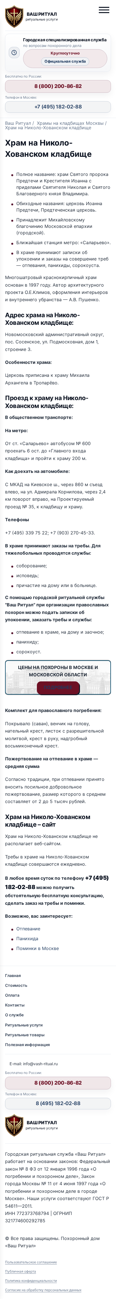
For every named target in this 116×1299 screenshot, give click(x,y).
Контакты (14, 1005)
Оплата (12, 995)
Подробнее (58, 687)
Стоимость (16, 985)
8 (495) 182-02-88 (58, 1103)
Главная (13, 975)
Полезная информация (27, 1044)
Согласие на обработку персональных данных (43, 1290)
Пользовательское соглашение (31, 1262)
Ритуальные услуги (24, 1025)
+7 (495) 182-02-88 (58, 107)
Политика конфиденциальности (31, 1280)
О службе (14, 1014)
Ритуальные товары (24, 1034)
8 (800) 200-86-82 (58, 86)
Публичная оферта (20, 1271)
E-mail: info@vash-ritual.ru (34, 1063)
